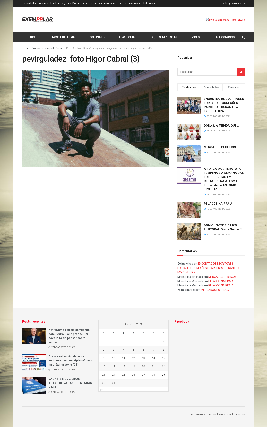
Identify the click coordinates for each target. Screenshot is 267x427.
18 (123, 366)
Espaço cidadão (67, 3)
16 (103, 366)
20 (143, 366)
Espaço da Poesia (53, 48)
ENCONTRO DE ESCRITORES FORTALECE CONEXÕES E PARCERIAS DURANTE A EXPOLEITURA (208, 268)
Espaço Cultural (47, 3)
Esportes (83, 3)
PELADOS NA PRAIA (218, 203)
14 (153, 358)
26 (133, 374)
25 (123, 374)
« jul (101, 389)
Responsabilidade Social (142, 3)
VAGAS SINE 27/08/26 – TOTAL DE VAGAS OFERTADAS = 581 (70, 383)
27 (143, 374)
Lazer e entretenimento (102, 3)
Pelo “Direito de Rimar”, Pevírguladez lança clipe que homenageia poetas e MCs (109, 48)
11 (123, 358)
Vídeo (196, 37)
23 (103, 374)
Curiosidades (29, 3)
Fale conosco (224, 37)
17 (113, 366)
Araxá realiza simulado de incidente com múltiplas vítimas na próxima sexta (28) (70, 360)
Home (25, 48)
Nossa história (63, 37)
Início (33, 37)
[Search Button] (241, 72)
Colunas (95, 37)
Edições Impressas (163, 37)
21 (153, 366)
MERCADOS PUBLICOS (220, 147)
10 (113, 358)
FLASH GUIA (127, 37)
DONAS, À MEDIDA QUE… (221, 125)
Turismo (122, 3)
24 (113, 374)
